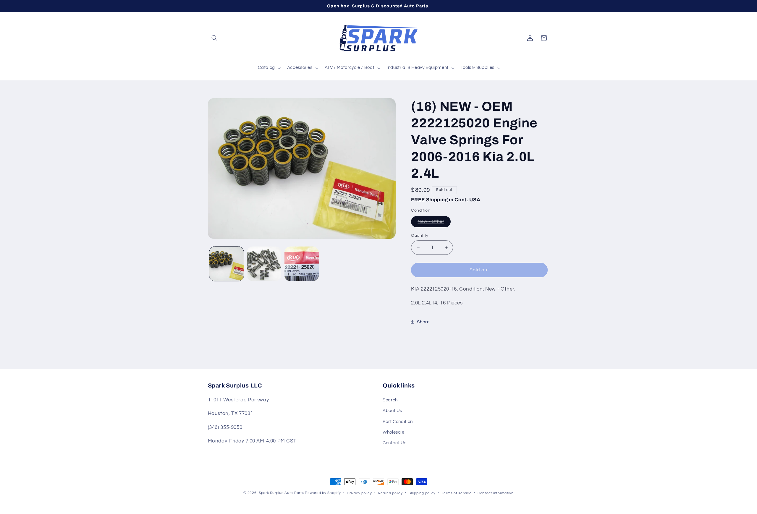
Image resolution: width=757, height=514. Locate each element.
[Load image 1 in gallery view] (226, 264)
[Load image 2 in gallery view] (264, 264)
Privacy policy (359, 493)
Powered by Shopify (323, 492)
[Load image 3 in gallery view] (301, 264)
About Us (392, 410)
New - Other (431, 221)
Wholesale (394, 432)
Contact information (496, 493)
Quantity (419, 236)
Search (390, 400)
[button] (214, 38)
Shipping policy (422, 493)
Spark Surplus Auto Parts (281, 492)
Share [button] (423, 322)
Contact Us (394, 443)
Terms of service (457, 493)
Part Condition (398, 421)
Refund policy (390, 493)
